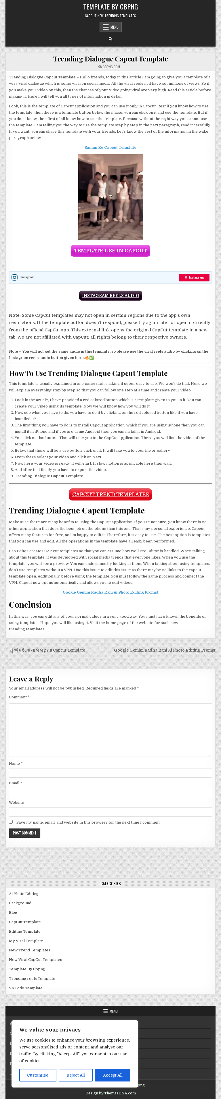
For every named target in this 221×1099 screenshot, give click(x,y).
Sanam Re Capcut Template (110, 147)
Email (15, 783)
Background (20, 903)
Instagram (196, 277)
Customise (37, 1075)
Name (16, 763)
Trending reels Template (32, 978)
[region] (75, 1054)
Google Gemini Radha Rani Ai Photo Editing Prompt (111, 592)
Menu (114, 27)
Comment (19, 697)
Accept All (113, 1075)
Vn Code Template (26, 988)
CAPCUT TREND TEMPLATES (110, 494)
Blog (13, 912)
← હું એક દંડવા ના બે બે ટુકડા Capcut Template (45, 650)
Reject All (75, 1075)
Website (16, 802)
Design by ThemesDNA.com (110, 1093)
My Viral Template (26, 941)
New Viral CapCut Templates (35, 959)
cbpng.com (111, 67)
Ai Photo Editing (24, 894)
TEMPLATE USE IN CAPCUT (110, 251)
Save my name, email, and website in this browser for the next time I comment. (88, 822)
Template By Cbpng (110, 6)
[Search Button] (110, 39)
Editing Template (25, 931)
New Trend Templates (29, 950)
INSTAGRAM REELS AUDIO (110, 295)
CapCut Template (25, 922)
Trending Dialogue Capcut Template (110, 58)
